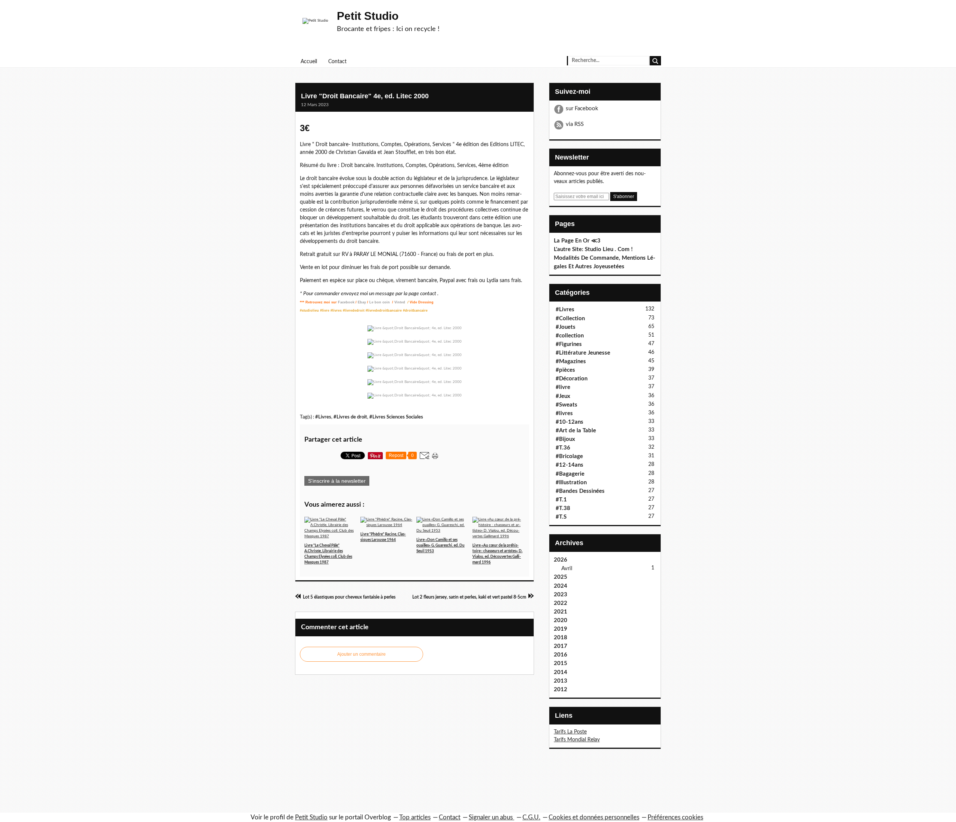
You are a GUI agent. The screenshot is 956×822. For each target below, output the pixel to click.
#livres (564, 413)
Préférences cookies (675, 817)
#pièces (565, 370)
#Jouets (565, 327)
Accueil (309, 61)
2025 (560, 577)
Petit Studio (367, 16)
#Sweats (566, 405)
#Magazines (571, 361)
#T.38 (563, 508)
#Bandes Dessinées (580, 491)
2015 (560, 663)
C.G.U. (531, 817)
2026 (560, 560)
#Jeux (563, 396)
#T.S (561, 517)
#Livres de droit (350, 417)
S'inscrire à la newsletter (337, 481)
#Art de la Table (576, 430)
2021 (560, 612)
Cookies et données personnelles (594, 817)
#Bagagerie (570, 474)
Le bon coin (379, 302)
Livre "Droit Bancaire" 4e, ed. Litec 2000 (365, 96)
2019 (560, 629)
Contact (337, 61)
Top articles (415, 817)
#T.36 (563, 448)
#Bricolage (569, 456)
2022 (560, 603)
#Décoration (571, 378)
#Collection (570, 318)
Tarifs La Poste (570, 732)
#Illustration (571, 482)
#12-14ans (569, 465)
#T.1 (561, 500)
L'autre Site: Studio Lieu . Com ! (593, 249)
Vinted (400, 302)
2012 (560, 689)
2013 (560, 681)
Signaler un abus (491, 817)
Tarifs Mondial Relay (577, 739)
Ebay (362, 302)
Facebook (346, 302)
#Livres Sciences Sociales (396, 417)
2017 (560, 646)
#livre (563, 387)
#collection (570, 336)
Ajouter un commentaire (361, 654)
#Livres (323, 417)
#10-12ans (569, 422)
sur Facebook (582, 108)
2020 (560, 620)
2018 (560, 637)
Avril (566, 568)
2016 (560, 655)
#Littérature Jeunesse (583, 353)
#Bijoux (565, 439)
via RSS (575, 124)
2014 (560, 672)
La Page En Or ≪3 (577, 241)
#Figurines (569, 344)
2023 (560, 594)
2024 (560, 586)
